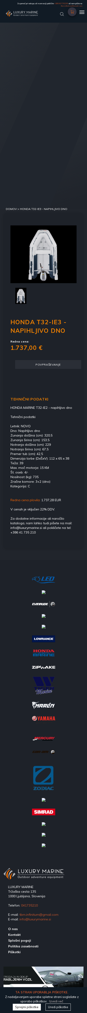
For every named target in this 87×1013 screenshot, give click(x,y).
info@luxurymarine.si (35, 919)
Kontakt (14, 935)
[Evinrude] (43, 607)
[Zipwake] (43, 670)
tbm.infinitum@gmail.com (71, 6)
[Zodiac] (43, 780)
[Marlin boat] (43, 708)
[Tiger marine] (43, 688)
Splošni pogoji (19, 940)
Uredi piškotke (58, 1007)
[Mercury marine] (43, 742)
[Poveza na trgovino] (72, 10)
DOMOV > (13, 209)
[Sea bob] (43, 619)
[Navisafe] (43, 837)
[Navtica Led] (43, 582)
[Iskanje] (62, 13)
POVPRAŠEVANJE (48, 364)
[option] (43, 254)
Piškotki (14, 952)
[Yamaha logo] (43, 723)
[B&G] (43, 803)
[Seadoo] (43, 848)
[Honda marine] (43, 655)
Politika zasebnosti (23, 946)
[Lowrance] (43, 642)
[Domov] (35, 12)
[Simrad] (43, 815)
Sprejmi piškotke (27, 1007)
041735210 (29, 905)
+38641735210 (61, 3)
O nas (13, 929)
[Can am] (43, 754)
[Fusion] (43, 629)
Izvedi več (56, 1001)
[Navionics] (43, 595)
